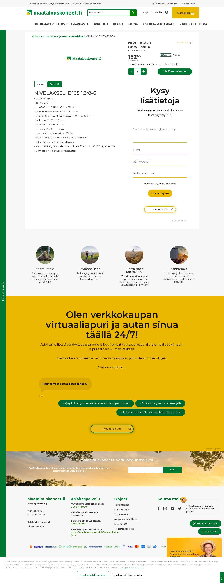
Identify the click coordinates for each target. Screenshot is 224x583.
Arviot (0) (54, 84)
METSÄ (133, 24)
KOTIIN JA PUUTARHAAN (158, 24)
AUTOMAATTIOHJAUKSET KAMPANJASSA (61, 24)
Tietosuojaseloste (124, 528)
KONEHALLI (100, 24)
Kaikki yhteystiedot (38, 522)
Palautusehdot (122, 509)
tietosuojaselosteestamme (130, 567)
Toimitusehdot (122, 504)
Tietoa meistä (35, 526)
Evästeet (222, 577)
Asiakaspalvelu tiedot (126, 519)
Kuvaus (41, 84)
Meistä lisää (120, 524)
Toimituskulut (122, 514)
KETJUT (118, 24)
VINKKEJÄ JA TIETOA (193, 24)
